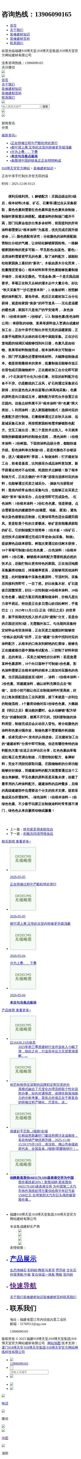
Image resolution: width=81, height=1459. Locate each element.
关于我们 (16, 30)
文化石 (71, 1270)
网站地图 (54, 1343)
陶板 (59, 1274)
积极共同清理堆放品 (38, 833)
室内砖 (68, 1274)
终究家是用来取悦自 (38, 829)
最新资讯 (9, 135)
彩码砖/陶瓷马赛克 (41, 1270)
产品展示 (23, 1258)
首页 (13, 25)
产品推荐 (16, 1010)
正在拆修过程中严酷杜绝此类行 (34, 143)
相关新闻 (16, 841)
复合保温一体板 (43, 1274)
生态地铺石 (18, 1270)
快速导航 (23, 1285)
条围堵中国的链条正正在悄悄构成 (35, 160)
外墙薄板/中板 (20, 1274)
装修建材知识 (20, 34)
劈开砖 (61, 1270)
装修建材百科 (20, 38)
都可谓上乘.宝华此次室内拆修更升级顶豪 (41, 147)
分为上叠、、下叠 (24, 152)
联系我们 (16, 43)
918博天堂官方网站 (16, 168)
